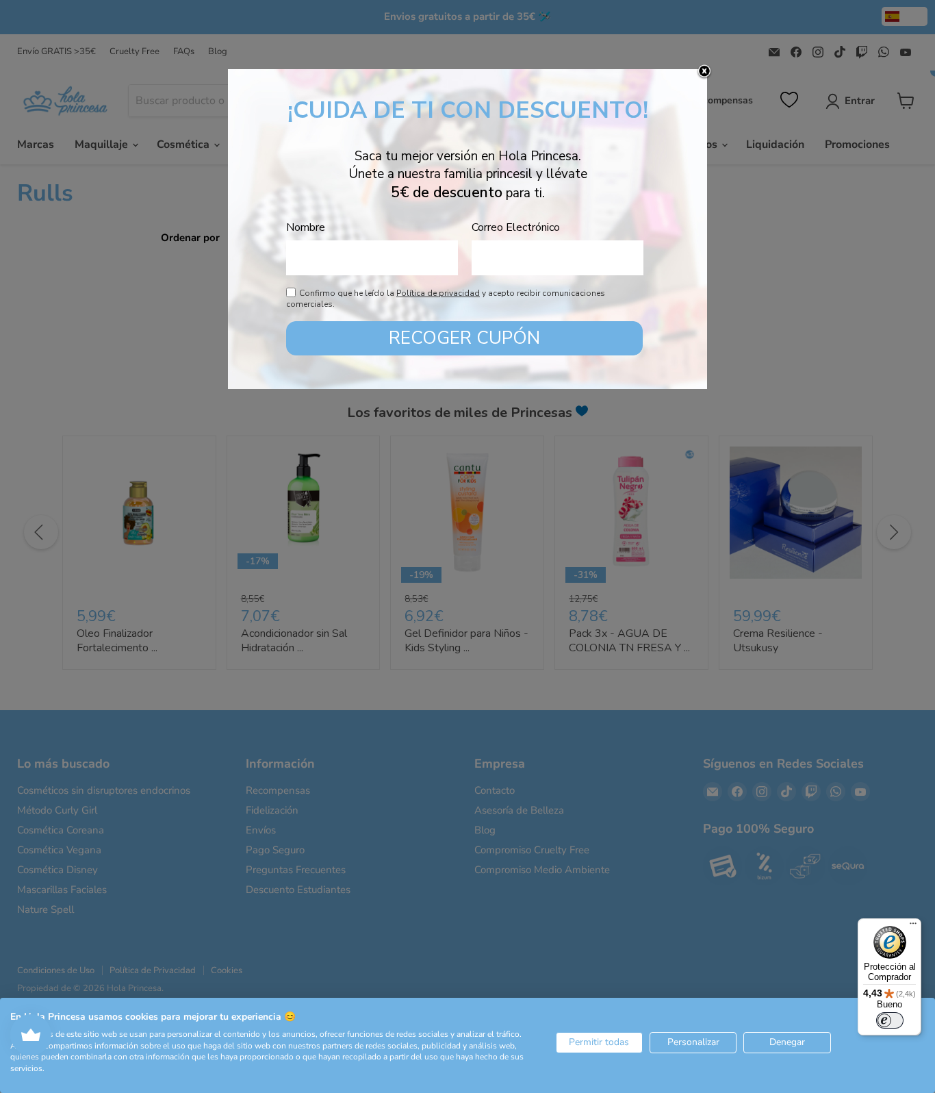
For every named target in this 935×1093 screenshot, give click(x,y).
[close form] (704, 72)
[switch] (890, 1020)
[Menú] (913, 926)
